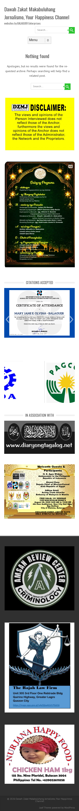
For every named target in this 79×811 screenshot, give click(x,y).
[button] (7, 319)
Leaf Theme (45, 807)
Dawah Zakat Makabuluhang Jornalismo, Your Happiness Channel (36, 13)
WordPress (69, 807)
